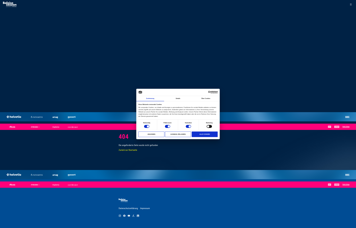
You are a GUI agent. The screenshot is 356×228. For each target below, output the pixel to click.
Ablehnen (151, 134)
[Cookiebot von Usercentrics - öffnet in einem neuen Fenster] (209, 92)
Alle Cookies (204, 134)
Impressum (145, 208)
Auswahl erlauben (178, 134)
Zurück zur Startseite (128, 150)
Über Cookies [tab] (205, 98)
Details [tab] (178, 98)
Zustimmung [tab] (150, 98)
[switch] (167, 126)
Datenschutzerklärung (128, 208)
